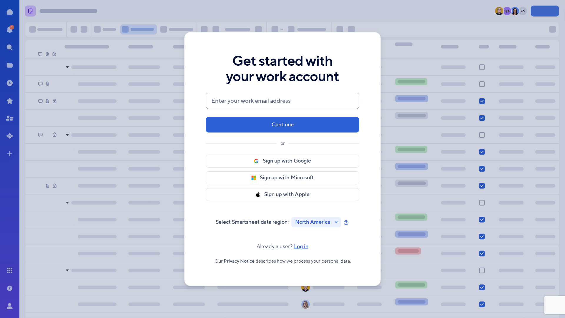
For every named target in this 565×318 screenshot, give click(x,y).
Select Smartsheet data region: (252, 222)
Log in (282, 246)
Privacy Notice (239, 261)
